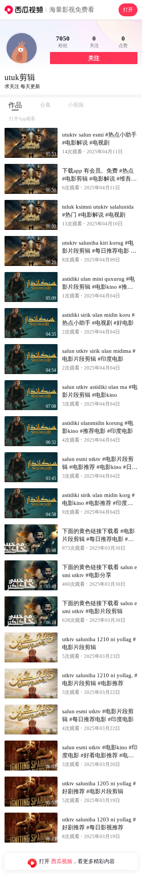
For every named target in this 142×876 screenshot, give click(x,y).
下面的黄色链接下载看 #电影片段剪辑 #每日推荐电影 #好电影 (98, 539)
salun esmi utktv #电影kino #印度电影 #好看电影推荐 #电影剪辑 (99, 755)
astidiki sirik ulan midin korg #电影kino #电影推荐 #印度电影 (98, 503)
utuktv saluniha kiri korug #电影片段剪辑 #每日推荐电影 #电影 (98, 251)
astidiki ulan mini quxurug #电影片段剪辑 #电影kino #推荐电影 (98, 287)
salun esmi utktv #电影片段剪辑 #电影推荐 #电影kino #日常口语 (99, 467)
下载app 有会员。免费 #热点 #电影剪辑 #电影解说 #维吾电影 (99, 179)
